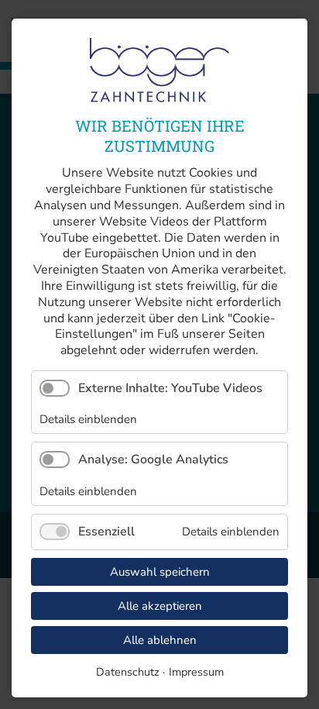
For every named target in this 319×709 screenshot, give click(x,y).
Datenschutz (128, 671)
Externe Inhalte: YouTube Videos (170, 388)
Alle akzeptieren (160, 606)
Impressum (196, 671)
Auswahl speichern (160, 572)
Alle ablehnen (160, 640)
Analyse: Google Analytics (153, 459)
